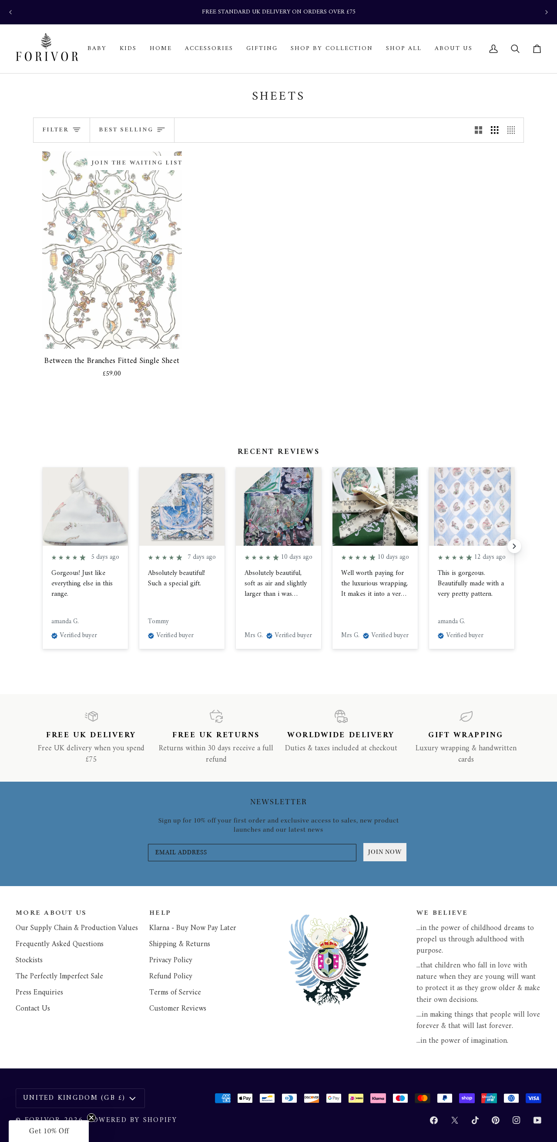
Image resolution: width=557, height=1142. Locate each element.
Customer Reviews (177, 1008)
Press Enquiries (39, 992)
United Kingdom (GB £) (74, 1098)
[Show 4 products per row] (513, 130)
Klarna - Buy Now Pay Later (192, 928)
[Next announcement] (546, 12)
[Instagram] (516, 1120)
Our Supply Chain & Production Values (77, 928)
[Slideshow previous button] (43, 546)
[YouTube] (537, 1120)
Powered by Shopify (132, 1120)
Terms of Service (175, 992)
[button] (97, 48)
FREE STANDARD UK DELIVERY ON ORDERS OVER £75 (279, 12)
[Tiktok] (475, 1120)
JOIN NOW (385, 852)
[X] (455, 1120)
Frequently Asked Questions (60, 944)
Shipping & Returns (179, 944)
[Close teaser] (91, 1117)
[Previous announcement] (10, 12)
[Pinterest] (496, 1120)
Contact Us (33, 1008)
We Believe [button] (442, 913)
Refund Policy (170, 976)
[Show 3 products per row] (495, 130)
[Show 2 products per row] (478, 130)
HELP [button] (160, 913)
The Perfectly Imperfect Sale (59, 976)
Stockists (29, 960)
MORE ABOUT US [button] (51, 913)
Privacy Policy (170, 960)
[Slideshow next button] (514, 546)
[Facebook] (434, 1120)
